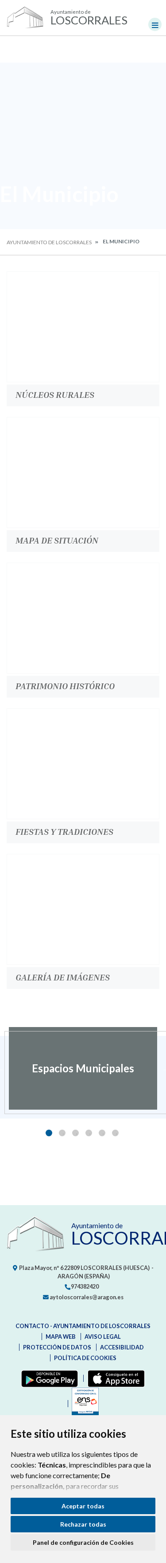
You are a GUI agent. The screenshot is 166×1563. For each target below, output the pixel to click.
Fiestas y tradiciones (64, 831)
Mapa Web (61, 1336)
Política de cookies (85, 1357)
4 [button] (88, 1133)
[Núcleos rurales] (83, 326)
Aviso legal (103, 1336)
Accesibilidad (122, 1347)
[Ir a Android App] (47, 1378)
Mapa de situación (56, 540)
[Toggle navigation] (155, 24)
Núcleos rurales (54, 394)
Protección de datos (57, 1347)
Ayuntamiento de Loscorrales (49, 242)
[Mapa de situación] (83, 472)
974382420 (84, 1286)
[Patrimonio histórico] (83, 618)
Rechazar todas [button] (83, 1524)
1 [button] (49, 1133)
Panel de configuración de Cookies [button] (83, 1542)
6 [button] (115, 1133)
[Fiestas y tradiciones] (83, 763)
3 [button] (75, 1133)
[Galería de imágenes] (83, 909)
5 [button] (102, 1133)
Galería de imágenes (62, 977)
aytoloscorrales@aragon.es (86, 1297)
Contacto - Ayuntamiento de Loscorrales (83, 1325)
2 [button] (62, 1133)
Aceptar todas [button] (83, 1506)
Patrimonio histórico (65, 685)
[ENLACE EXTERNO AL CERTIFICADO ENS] (83, 1403)
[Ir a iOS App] (114, 1378)
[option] (83, 1068)
